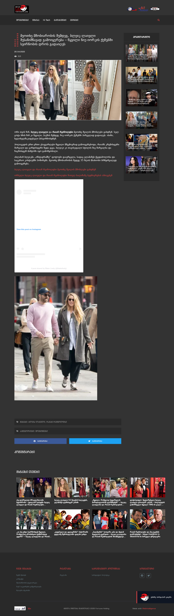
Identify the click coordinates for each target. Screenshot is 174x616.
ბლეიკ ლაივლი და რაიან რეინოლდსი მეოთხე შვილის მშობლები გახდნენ (55, 169)
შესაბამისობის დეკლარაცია (26, 583)
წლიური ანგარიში (23, 590)
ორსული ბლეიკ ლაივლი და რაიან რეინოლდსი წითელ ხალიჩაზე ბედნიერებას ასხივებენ (63, 175)
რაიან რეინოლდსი (56, 422)
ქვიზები (74, 20)
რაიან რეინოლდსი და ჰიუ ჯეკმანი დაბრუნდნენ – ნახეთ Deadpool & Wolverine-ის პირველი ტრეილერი (145, 534)
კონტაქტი (19, 579)
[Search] (156, 20)
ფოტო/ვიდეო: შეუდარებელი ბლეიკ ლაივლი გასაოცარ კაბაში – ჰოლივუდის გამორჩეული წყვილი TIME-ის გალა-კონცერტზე (147, 502)
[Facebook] (142, 575)
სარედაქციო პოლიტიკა (101, 575)
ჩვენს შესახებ (21, 575)
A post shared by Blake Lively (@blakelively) (49, 268)
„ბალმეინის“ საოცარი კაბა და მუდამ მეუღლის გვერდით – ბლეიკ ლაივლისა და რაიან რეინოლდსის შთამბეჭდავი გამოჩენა (109, 534)
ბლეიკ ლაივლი (36, 422)
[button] (40, 441)
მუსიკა (35, 20)
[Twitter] (148, 575)
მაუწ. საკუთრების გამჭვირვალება (28, 587)
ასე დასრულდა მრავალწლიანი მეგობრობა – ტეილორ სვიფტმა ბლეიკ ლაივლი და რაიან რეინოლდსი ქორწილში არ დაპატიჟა (33, 502)
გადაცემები (60, 20)
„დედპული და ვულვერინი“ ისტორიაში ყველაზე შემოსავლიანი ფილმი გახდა (71, 533)
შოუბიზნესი (22, 20)
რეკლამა (63, 575)
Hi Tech (46, 20)
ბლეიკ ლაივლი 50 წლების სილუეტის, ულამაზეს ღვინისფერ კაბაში (71, 501)
